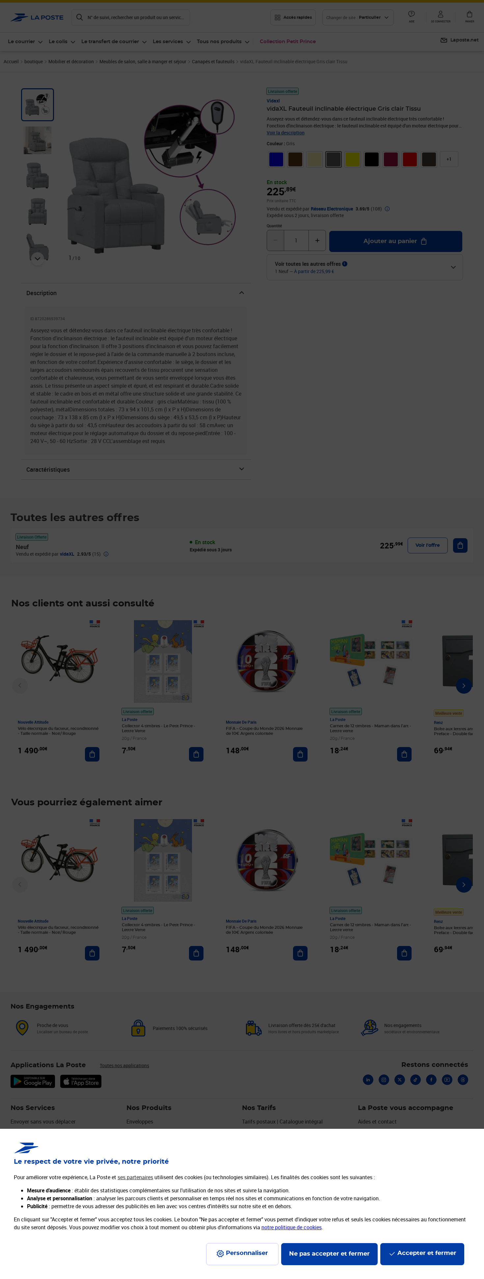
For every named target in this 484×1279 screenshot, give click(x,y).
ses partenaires (135, 1177)
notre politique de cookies (291, 1227)
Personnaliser (247, 1253)
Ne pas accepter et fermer (329, 1254)
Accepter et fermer (426, 1253)
